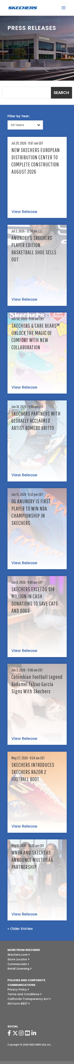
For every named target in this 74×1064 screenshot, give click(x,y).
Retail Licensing (18, 969)
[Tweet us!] (15, 1033)
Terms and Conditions (23, 994)
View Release (24, 211)
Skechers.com (17, 955)
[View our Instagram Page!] (22, 1033)
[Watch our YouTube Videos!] (28, 1033)
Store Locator (17, 959)
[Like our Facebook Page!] (9, 1033)
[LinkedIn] (34, 1033)
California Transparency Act (28, 999)
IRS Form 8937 (17, 1004)
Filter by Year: (18, 116)
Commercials (17, 964)
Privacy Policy (17, 989)
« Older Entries (20, 928)
